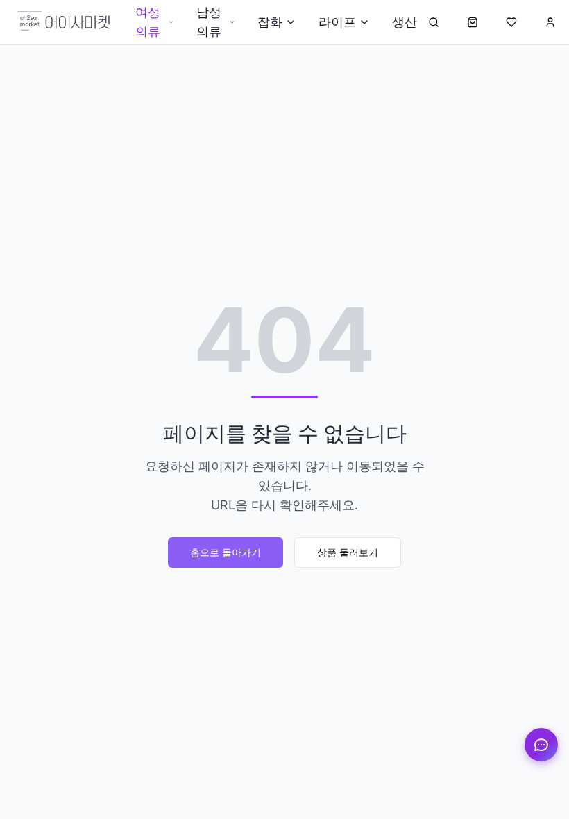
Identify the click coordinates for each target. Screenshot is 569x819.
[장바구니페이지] (472, 22)
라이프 (337, 22)
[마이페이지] (550, 22)
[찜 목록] (511, 22)
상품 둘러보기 (347, 552)
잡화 (269, 22)
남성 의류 (208, 22)
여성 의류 (147, 22)
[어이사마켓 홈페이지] (63, 22)
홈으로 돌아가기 (225, 552)
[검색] (434, 22)
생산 (404, 22)
